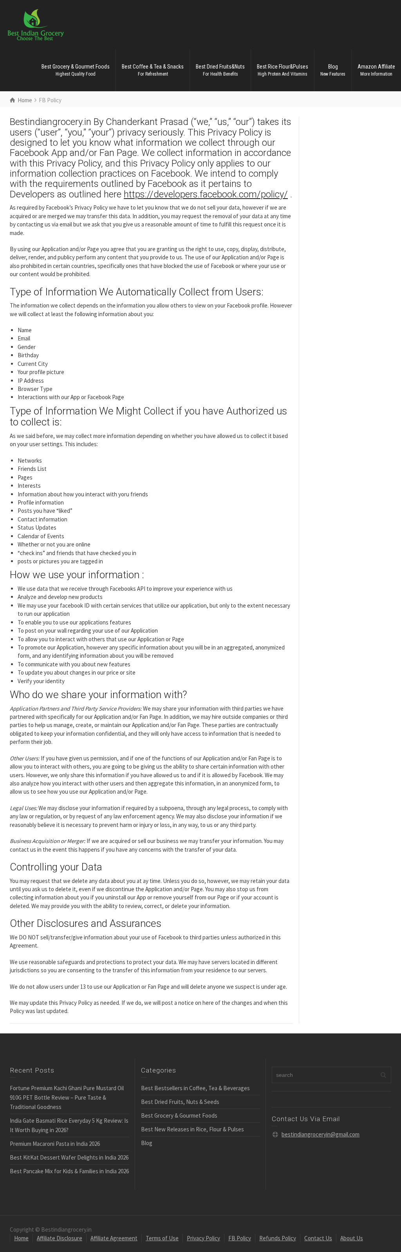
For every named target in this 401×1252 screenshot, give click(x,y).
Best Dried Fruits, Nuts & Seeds (180, 1101)
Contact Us (318, 1238)
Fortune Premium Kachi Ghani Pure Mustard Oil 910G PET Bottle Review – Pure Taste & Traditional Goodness (67, 1097)
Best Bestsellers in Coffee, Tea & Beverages (195, 1088)
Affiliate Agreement (113, 1238)
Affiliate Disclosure (59, 1238)
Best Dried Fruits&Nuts (220, 70)
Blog (332, 70)
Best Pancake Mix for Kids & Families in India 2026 (69, 1171)
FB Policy (239, 1238)
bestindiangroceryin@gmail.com (320, 1134)
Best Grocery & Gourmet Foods (76, 70)
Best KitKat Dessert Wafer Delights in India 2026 (69, 1157)
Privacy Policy (203, 1238)
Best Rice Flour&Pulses (282, 70)
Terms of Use (162, 1238)
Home (21, 1238)
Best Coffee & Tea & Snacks (153, 70)
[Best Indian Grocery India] (36, 24)
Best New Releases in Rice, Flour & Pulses (192, 1129)
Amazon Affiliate (376, 70)
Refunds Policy (277, 1238)
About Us (351, 1238)
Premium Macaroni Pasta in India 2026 (55, 1143)
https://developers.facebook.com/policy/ (206, 194)
